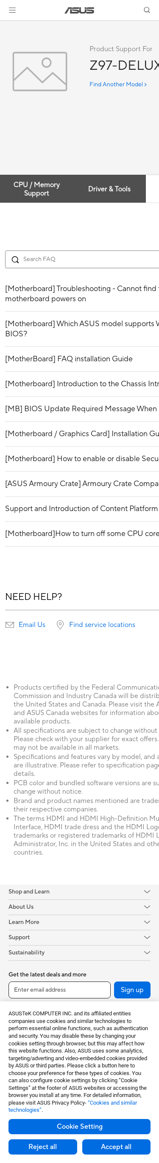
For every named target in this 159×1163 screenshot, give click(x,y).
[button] (12, 10)
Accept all (116, 1147)
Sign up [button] (132, 990)
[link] (79, 10)
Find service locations (102, 625)
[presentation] (9, 625)
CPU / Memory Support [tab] (37, 189)
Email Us (32, 625)
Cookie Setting (80, 1126)
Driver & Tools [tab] (109, 189)
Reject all (42, 1147)
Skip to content (5, 26)
